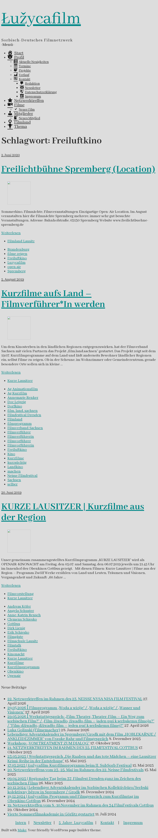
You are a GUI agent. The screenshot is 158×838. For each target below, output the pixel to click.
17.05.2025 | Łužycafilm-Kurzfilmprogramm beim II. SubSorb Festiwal (69, 765)
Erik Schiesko (18, 632)
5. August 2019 (12, 279)
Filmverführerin (20, 436)
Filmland (14, 419)
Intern (20, 822)
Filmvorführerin (20, 445)
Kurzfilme (15, 458)
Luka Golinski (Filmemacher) (33, 730)
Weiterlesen (11, 233)
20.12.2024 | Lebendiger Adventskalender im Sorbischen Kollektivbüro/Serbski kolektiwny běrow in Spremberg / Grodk (77, 790)
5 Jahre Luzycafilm (76, 822)
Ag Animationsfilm (22, 389)
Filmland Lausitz (21, 241)
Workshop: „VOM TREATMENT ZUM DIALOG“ (48, 743)
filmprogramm (19, 423)
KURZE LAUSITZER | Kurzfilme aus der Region (72, 512)
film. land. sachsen (22, 410)
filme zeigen (17, 253)
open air (14, 267)
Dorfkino (14, 406)
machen (14, 471)
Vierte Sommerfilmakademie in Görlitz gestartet (50, 814)
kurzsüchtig (17, 462)
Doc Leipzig (16, 402)
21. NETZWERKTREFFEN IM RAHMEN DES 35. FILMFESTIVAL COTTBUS (72, 747)
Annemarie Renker (22, 397)
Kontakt (107, 822)
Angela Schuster (20, 610)
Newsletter (42, 822)
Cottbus (13, 623)
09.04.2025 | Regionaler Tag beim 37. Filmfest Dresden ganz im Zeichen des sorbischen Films (74, 781)
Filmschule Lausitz (22, 641)
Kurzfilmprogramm (23, 667)
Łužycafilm (41, 18)
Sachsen (14, 480)
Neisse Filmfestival (22, 475)
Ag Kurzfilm (17, 393)
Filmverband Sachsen (25, 428)
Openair (14, 675)
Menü (7, 44)
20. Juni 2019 (11, 492)
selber (12, 484)
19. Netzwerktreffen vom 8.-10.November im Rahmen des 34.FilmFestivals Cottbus (80, 805)
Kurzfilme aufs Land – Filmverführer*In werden (53, 299)
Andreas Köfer (19, 606)
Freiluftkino (17, 258)
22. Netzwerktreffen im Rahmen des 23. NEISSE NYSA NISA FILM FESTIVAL (74, 699)
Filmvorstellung (20, 593)
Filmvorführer (19, 441)
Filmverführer (19, 432)
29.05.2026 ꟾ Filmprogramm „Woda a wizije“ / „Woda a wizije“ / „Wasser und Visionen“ (73, 710)
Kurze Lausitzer (20, 380)
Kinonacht (16, 654)
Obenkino (15, 671)
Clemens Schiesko (22, 619)
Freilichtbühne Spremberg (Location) (78, 169)
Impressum (133, 822)
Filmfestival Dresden (24, 415)
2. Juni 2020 (10, 155)
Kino (11, 454)
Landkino (15, 467)
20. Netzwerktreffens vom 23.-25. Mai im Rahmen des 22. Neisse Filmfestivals (75, 770)
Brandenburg (18, 249)
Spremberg (16, 271)
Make (22, 830)
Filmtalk (14, 645)
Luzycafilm (16, 262)
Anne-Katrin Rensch (24, 615)
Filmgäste (15, 636)
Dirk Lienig (16, 628)
